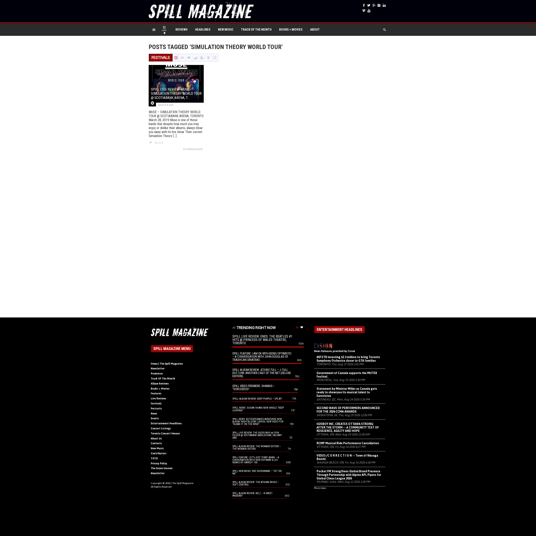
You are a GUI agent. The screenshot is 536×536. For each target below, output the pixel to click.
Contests (156, 443)
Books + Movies (291, 29)
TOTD (154, 458)
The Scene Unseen (162, 468)
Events (155, 418)
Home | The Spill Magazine (167, 363)
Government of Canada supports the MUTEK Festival (347, 374)
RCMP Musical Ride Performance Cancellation (348, 443)
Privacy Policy (159, 463)
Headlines (202, 29)
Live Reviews (158, 398)
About (315, 29)
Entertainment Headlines (166, 423)
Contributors (158, 453)
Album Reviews (160, 383)
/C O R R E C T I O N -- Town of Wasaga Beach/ (347, 457)
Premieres (157, 373)
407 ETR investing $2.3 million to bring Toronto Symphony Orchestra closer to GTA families (348, 358)
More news (320, 488)
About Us (156, 438)
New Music (225, 29)
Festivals (156, 403)
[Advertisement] (268, 236)
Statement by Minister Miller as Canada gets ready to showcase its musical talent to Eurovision (347, 392)
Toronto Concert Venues (165, 433)
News (154, 413)
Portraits (156, 408)
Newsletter (158, 368)
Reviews (181, 29)
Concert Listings (161, 428)
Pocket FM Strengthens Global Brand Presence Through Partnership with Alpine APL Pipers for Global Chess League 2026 (349, 475)
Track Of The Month (256, 29)
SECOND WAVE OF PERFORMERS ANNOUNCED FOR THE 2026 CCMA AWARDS (348, 409)
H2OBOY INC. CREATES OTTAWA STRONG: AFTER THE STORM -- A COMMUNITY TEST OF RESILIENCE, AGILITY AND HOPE (348, 427)
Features (156, 393)
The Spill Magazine (182, 483)
